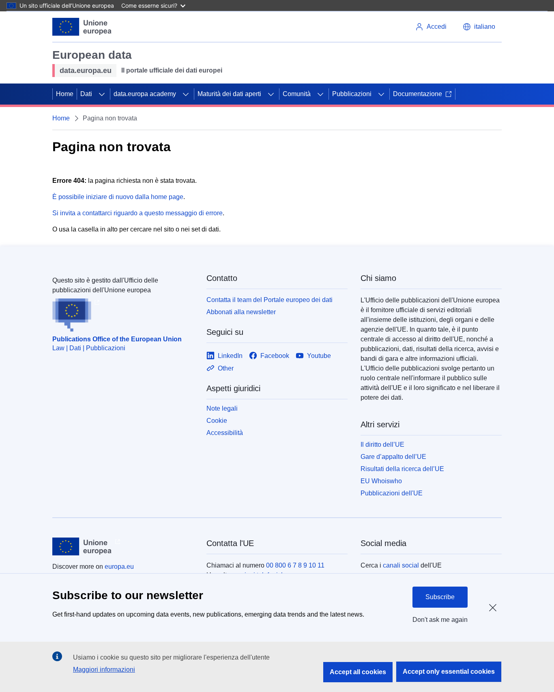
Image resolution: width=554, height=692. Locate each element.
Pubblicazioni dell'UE (392, 493)
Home (64, 93)
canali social (401, 565)
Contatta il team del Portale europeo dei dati (269, 299)
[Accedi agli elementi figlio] (102, 94)
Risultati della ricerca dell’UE (402, 468)
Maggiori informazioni (104, 669)
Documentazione (417, 93)
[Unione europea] (82, 27)
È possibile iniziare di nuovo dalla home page (117, 196)
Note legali (222, 408)
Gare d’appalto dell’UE (393, 456)
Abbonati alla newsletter (241, 312)
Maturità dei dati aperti (229, 93)
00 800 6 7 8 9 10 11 (295, 565)
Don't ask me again (440, 619)
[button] (479, 27)
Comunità (297, 93)
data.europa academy (145, 93)
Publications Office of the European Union (117, 339)
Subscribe (440, 596)
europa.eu (119, 566)
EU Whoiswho (381, 481)
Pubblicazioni (351, 93)
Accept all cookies (358, 671)
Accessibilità (224, 432)
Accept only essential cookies (449, 671)
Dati (86, 93)
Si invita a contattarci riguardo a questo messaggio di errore (137, 213)
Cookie (216, 420)
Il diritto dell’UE (382, 444)
